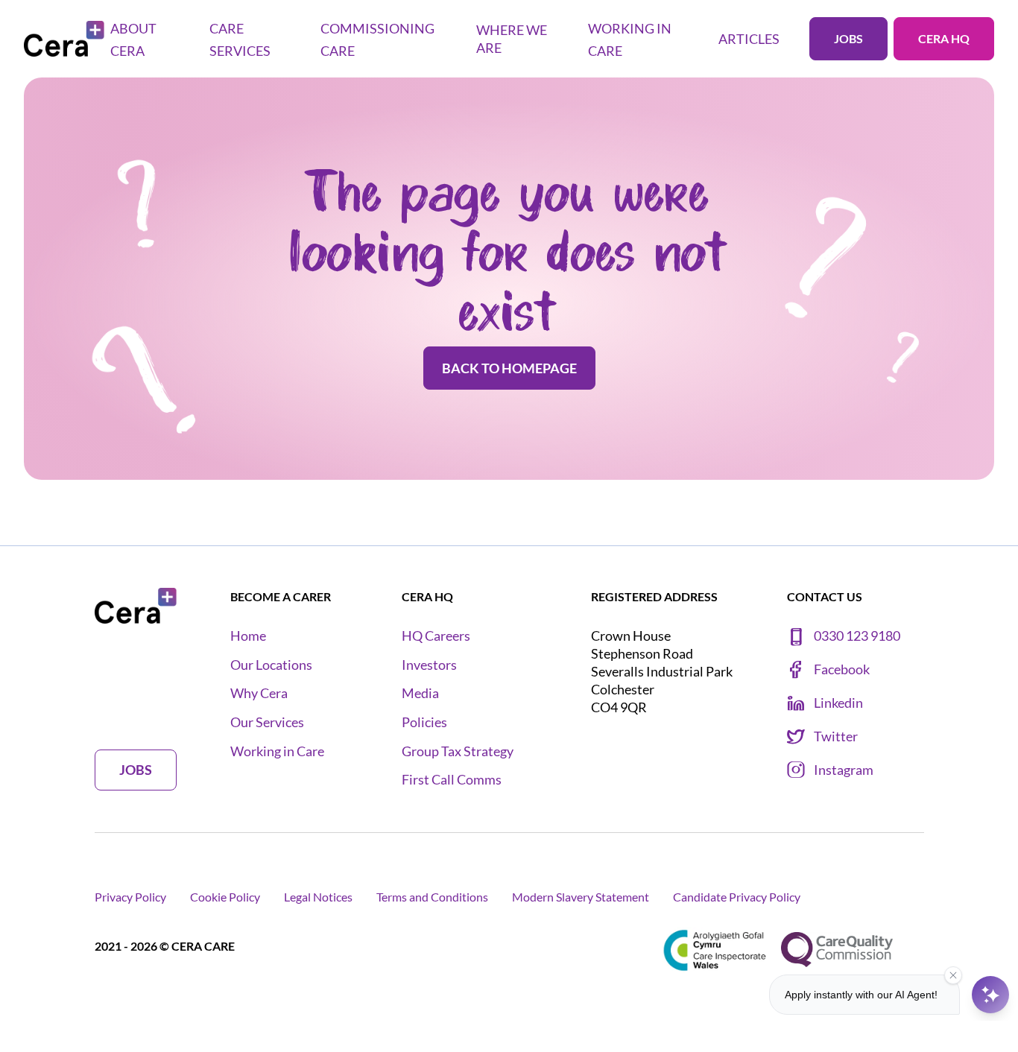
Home (248, 636)
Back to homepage (509, 368)
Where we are (511, 39)
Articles (749, 39)
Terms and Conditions (432, 897)
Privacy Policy (130, 897)
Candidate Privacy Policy (736, 897)
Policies (424, 722)
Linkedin (838, 703)
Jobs (848, 38)
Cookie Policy (225, 897)
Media (420, 693)
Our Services (267, 722)
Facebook (842, 669)
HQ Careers (436, 636)
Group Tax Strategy (457, 751)
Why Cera (259, 693)
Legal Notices (318, 897)
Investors (429, 665)
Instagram (843, 770)
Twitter (836, 736)
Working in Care (277, 751)
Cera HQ (944, 38)
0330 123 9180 (857, 636)
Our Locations (271, 665)
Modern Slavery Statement (580, 897)
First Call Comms (452, 780)
